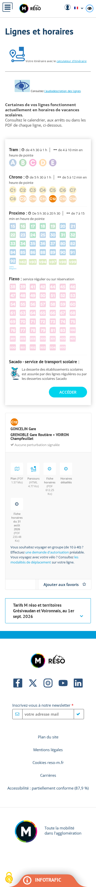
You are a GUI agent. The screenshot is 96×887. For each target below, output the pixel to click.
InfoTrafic (48, 880)
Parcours (33, 482)
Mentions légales (48, 749)
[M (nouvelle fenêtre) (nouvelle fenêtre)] (26, 841)
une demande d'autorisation (47, 552)
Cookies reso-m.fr (48, 762)
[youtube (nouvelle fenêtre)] (63, 686)
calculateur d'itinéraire (72, 61)
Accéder (68, 392)
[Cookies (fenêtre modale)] (9, 878)
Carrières (48, 775)
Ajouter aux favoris (61, 584)
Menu (8, 7)
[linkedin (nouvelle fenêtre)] (78, 686)
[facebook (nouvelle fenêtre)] (17, 686)
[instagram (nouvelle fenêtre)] (48, 686)
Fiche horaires (49, 486)
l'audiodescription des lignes (62, 91)
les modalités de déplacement (44, 559)
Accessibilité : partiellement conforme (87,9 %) (48, 788)
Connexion (68, 7)
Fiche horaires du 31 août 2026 (17, 527)
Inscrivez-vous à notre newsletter (42, 705)
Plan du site (48, 736)
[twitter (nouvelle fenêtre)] (32, 686)
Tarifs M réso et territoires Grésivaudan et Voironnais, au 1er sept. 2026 (43, 610)
